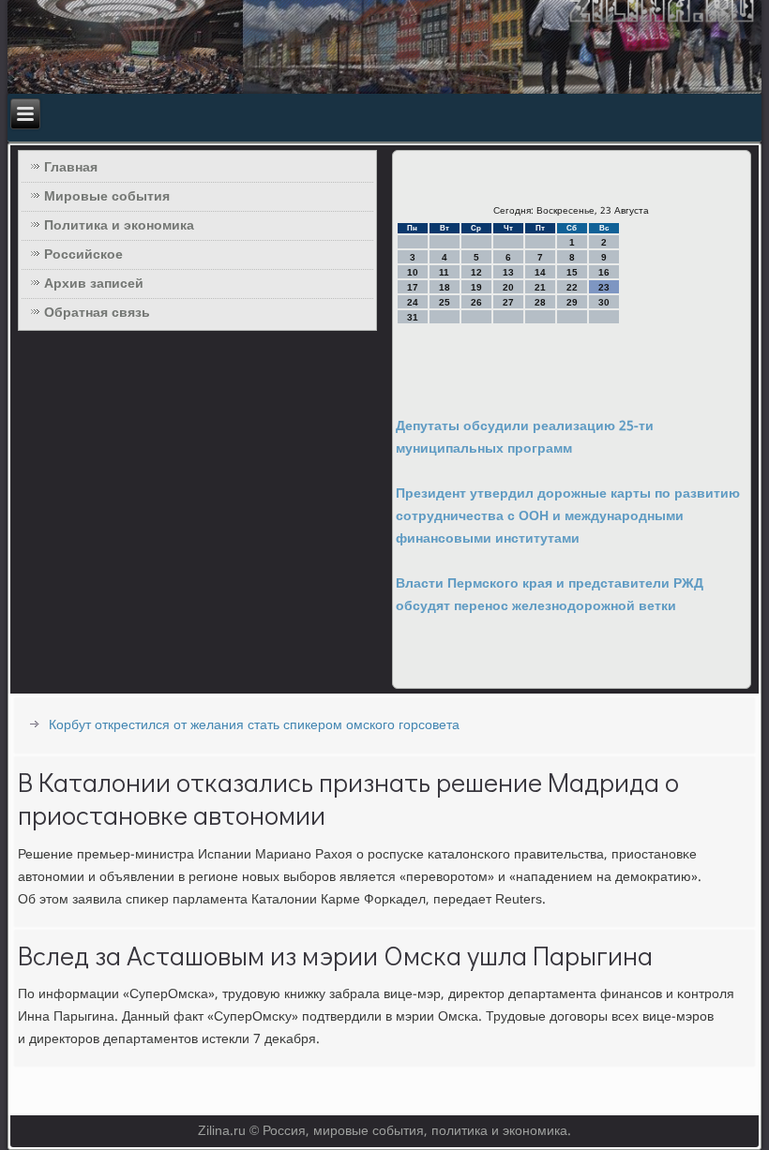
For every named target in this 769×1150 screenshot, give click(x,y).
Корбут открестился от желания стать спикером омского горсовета (254, 725)
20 (508, 287)
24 (412, 302)
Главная (71, 168)
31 (412, 317)
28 (540, 302)
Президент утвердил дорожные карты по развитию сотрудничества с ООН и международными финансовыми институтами (568, 516)
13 (508, 272)
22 (572, 287)
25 (444, 302)
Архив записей (93, 284)
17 (412, 287)
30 (604, 302)
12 (476, 272)
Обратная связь (97, 313)
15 (572, 272)
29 (572, 302)
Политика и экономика (119, 226)
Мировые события (107, 197)
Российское (83, 255)
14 (540, 272)
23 (604, 287)
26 (476, 302)
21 (540, 287)
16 (604, 272)
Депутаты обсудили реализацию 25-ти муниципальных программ (525, 437)
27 (508, 302)
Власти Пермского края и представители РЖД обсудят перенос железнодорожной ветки (549, 595)
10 (412, 272)
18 (444, 287)
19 (476, 287)
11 (444, 272)
